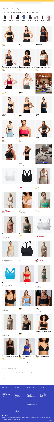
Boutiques (20, 378)
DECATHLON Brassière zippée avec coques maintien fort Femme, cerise (10, 91)
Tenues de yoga (42, 20)
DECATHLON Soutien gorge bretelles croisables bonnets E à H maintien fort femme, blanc (43, 67)
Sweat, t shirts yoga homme (39, 378)
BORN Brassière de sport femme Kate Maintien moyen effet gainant (9, 234)
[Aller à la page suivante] (29, 362)
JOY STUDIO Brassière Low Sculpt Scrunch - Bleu (25, 356)
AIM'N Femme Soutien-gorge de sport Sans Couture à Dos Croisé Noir (10, 356)
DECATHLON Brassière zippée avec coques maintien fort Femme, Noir (27, 44)
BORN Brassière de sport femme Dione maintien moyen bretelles (27, 234)
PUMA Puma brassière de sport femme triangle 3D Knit (25, 209)
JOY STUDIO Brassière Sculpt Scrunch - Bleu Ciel (25, 307)
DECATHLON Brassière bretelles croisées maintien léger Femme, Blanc (27, 91)
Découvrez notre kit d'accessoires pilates (43, 162)
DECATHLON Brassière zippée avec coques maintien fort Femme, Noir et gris (10, 67)
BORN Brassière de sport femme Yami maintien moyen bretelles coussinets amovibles (27, 332)
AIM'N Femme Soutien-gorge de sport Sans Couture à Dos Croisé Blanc (44, 186)
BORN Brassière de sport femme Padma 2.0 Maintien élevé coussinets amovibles (9, 210)
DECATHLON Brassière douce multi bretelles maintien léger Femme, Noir (26, 114)
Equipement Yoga (21, 383)
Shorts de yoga (17, 20)
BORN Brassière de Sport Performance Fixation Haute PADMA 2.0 (44, 209)
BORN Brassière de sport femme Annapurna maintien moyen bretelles (43, 259)
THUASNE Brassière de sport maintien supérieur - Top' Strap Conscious (43, 308)
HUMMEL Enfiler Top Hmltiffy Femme (23, 258)
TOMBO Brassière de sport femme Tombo (7, 283)
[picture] (10, 34)
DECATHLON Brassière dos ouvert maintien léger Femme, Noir (43, 137)
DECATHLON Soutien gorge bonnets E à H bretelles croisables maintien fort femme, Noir (43, 44)
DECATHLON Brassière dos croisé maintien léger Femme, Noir (43, 331)
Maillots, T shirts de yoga (24, 20)
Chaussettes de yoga (36, 20)
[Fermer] (51, 0)
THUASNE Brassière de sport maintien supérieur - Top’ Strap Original (26, 162)
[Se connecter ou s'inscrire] (49, 3)
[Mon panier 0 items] (51, 3)
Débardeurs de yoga (49, 20)
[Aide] (48, 3)
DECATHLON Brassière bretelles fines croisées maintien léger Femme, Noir (9, 115)
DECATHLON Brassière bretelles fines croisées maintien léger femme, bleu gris (9, 138)
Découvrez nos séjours (43, 91)
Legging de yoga (5, 20)
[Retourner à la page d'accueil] (5, 415)
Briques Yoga (3, 383)
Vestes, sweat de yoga (30, 20)
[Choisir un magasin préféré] (47, 3)
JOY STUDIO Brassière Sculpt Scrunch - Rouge (24, 283)
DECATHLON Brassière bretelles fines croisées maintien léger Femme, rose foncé (26, 138)
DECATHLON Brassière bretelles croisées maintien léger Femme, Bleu (44, 115)
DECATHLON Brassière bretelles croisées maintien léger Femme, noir (27, 67)
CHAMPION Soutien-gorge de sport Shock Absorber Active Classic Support (9, 186)
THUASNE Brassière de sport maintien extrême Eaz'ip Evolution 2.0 (10, 161)
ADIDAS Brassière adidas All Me (6, 258)
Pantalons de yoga (11, 20)
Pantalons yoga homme (4, 378)
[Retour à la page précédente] (24, 362)
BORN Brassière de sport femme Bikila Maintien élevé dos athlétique (9, 332)
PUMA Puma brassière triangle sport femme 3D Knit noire (9, 307)
